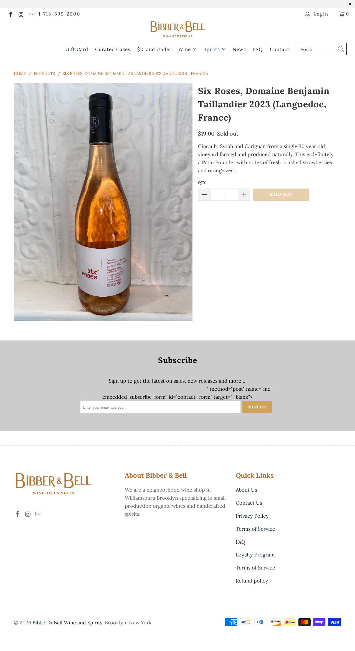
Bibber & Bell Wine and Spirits (67, 622)
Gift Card (76, 49)
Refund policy (252, 581)
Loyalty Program (255, 554)
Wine (185, 49)
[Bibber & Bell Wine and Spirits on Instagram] (20, 14)
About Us (246, 490)
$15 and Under (154, 49)
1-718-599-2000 (59, 14)
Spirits (212, 49)
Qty (202, 182)
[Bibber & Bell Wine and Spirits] (177, 30)
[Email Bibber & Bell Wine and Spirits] (31, 14)
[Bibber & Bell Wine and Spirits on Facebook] (10, 14)
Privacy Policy (252, 516)
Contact (280, 49)
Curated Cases (112, 49)
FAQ (258, 49)
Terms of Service (255, 529)
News (239, 49)
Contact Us (249, 503)
